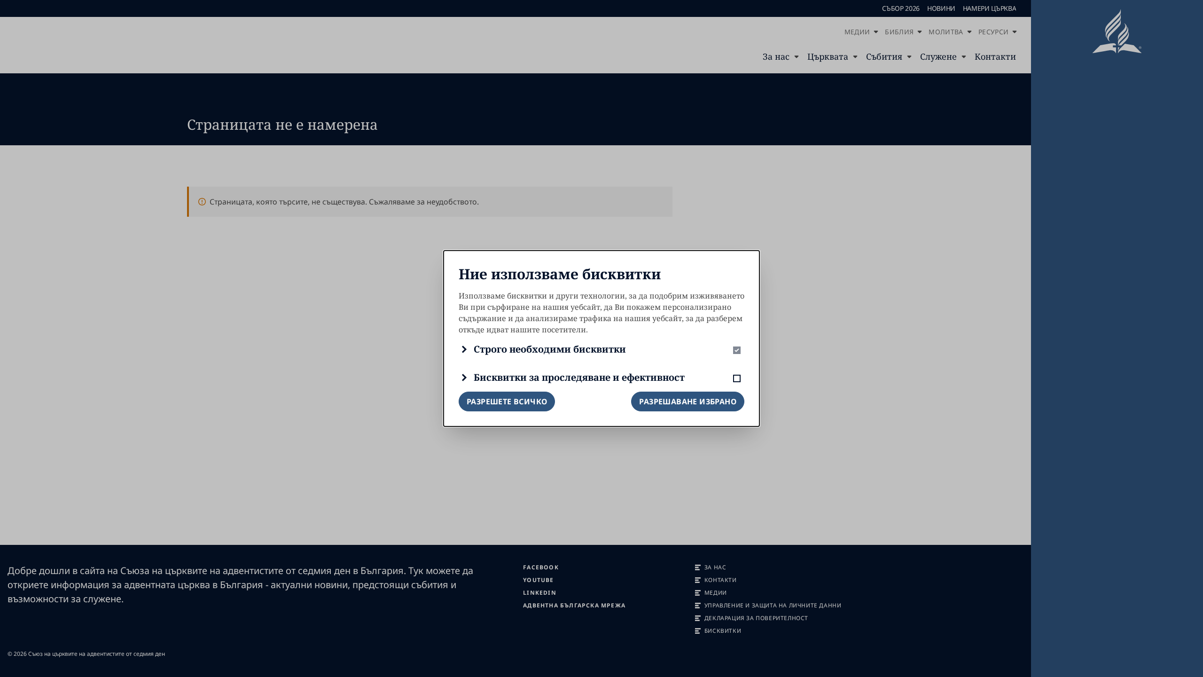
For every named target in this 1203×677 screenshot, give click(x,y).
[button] (601, 349)
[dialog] (601, 338)
